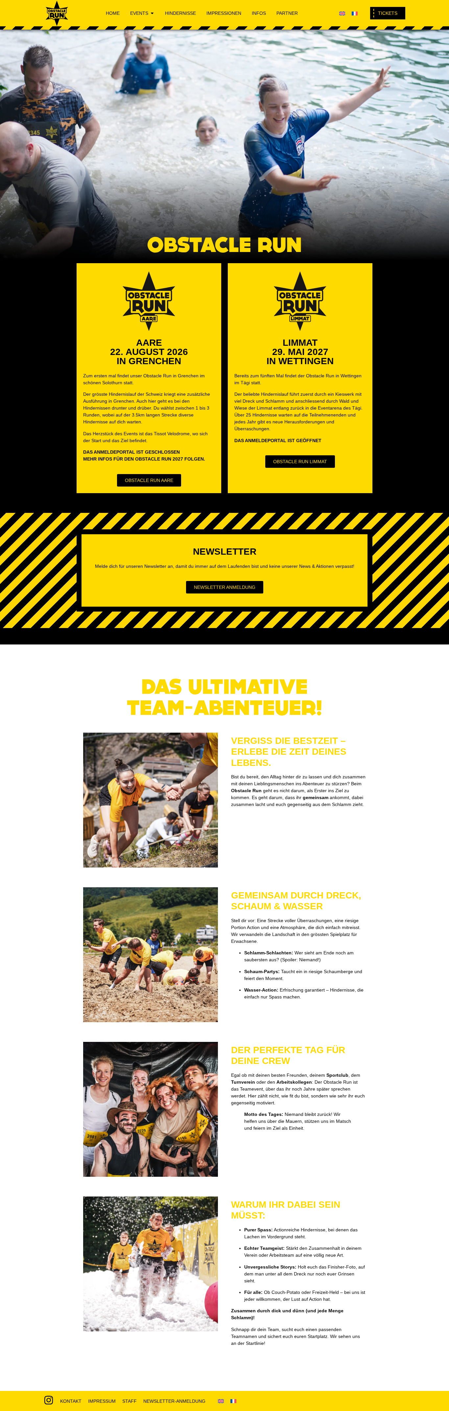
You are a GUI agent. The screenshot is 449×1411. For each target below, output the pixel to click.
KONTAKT (71, 1401)
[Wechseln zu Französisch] (354, 13)
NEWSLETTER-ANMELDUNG (174, 1401)
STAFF (129, 1401)
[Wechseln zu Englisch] (342, 13)
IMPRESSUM (102, 1401)
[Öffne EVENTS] (152, 13)
